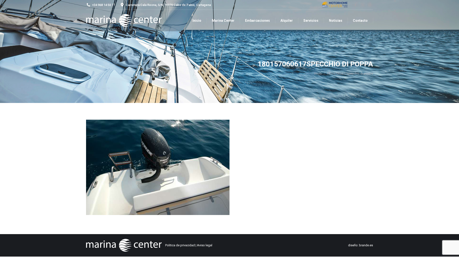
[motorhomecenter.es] (335, 5)
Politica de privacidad (180, 245)
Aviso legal (204, 245)
